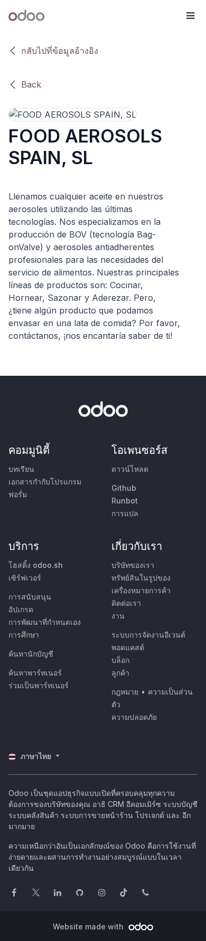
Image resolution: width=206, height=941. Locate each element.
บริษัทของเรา (132, 564)
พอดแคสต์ (127, 647)
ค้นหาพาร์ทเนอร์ (35, 672)
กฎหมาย (124, 691)
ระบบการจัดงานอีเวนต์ (148, 634)
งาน (118, 615)
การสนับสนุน (29, 596)
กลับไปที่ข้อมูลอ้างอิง (59, 50)
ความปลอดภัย (134, 716)
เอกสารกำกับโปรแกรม (44, 481)
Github (123, 487)
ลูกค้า (120, 672)
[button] (190, 16)
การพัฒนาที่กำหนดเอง (44, 621)
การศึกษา (23, 634)
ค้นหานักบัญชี (30, 653)
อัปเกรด (20, 609)
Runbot (124, 500)
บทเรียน (21, 468)
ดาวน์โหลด (129, 468)
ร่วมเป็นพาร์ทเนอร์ (38, 685)
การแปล (124, 513)
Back (31, 84)
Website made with (89, 926)
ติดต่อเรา (126, 602)
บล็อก (120, 659)
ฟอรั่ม (17, 494)
